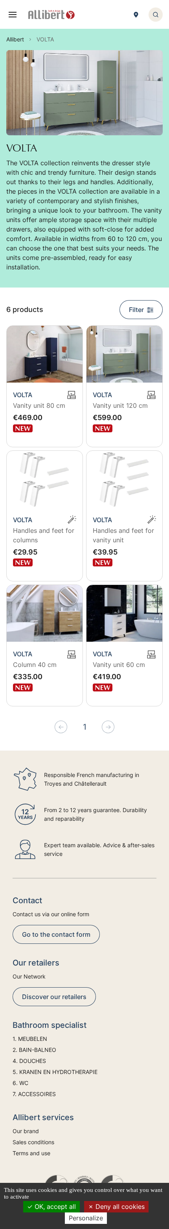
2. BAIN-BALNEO (34, 1049)
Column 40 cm (35, 665)
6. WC (20, 1083)
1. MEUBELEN (30, 1038)
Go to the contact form (56, 934)
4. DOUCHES (29, 1060)
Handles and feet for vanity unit (123, 535)
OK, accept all (54, 1206)
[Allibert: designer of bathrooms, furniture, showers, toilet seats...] (51, 15)
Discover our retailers (54, 997)
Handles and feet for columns (43, 535)
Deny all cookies (119, 1206)
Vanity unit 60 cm (119, 665)
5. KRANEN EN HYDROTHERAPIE (55, 1071)
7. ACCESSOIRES (34, 1094)
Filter (136, 310)
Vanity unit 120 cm (120, 405)
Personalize (86, 1218)
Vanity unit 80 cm (39, 405)
